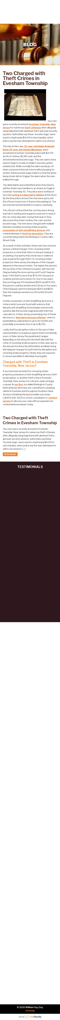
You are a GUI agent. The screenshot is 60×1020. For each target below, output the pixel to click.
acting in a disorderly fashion (28, 195)
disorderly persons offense (30, 317)
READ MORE (10, 454)
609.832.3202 (32, 21)
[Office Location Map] (30, 903)
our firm (18, 384)
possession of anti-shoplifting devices (24, 230)
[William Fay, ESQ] (19, 9)
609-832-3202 (24, 863)
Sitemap (30, 1010)
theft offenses (33, 127)
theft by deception (32, 233)
